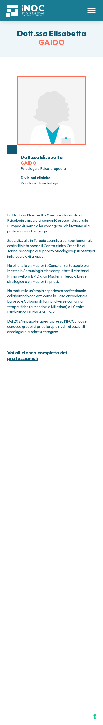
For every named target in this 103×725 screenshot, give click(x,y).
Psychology (48, 183)
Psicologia (29, 183)
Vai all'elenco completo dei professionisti (37, 355)
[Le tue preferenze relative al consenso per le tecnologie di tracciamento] (94, 716)
